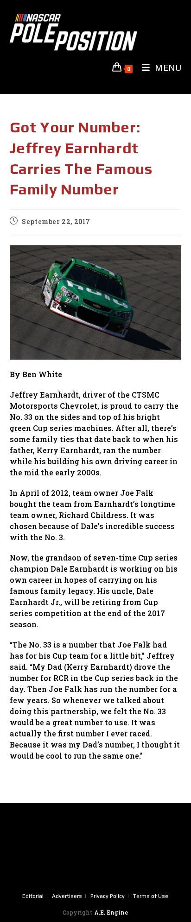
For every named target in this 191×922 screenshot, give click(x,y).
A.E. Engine (111, 912)
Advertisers (67, 896)
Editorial (33, 896)
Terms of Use (150, 896)
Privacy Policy (107, 896)
